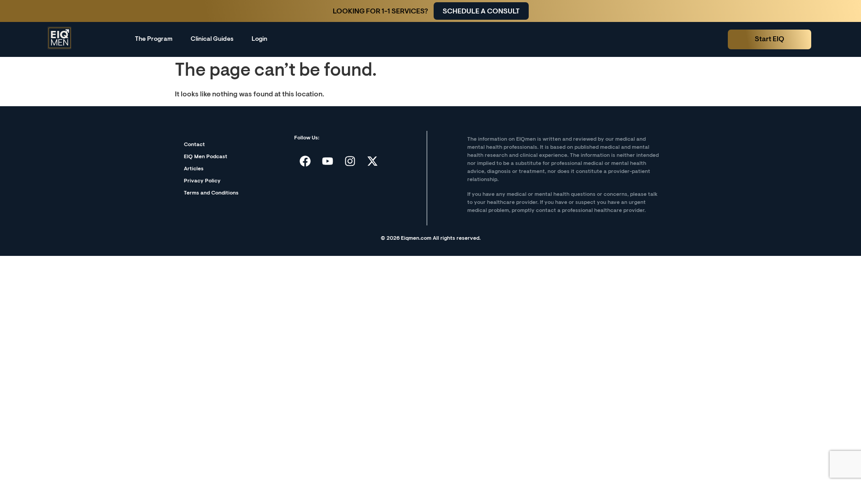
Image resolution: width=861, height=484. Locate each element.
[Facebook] (305, 161)
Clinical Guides (212, 39)
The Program (154, 39)
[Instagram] (350, 161)
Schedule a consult (481, 11)
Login (259, 39)
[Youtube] (328, 161)
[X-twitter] (372, 161)
